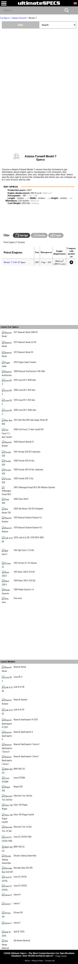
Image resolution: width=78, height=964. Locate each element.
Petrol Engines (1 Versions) (14, 242)
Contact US (50, 961)
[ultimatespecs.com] (39, 3)
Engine (58, 235)
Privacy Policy (38, 961)
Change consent (61, 956)
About (27, 961)
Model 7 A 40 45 (12, 262)
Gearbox (41, 235)
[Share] (73, 10)
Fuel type (23, 235)
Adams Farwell (19, 18)
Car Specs (5, 18)
